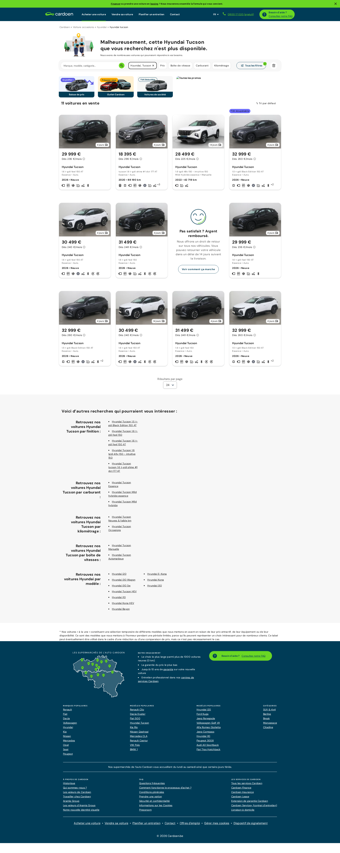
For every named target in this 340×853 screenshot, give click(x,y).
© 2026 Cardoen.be (170, 836)
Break (266, 718)
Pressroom (145, 809)
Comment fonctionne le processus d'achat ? (165, 787)
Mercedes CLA (138, 736)
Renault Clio (137, 709)
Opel (66, 745)
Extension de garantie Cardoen (249, 801)
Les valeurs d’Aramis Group (79, 805)
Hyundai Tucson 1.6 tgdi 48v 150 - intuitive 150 (121, 454)
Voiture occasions (83, 27)
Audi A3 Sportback (208, 745)
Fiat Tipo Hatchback (208, 749)
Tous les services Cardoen (246, 783)
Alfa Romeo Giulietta (209, 727)
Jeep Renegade (206, 718)
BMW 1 (134, 749)
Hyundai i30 (154, 585)
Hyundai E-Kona (157, 573)
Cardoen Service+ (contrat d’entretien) (254, 805)
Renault (67, 709)
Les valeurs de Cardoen (77, 792)
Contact (175, 14)
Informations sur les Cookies (155, 805)
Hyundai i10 (119, 597)
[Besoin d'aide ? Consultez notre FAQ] (264, 14)
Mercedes (69, 740)
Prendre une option (150, 796)
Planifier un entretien (151, 14)
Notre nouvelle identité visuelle (81, 809)
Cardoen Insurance (242, 792)
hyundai (102, 27)
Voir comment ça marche (198, 269)
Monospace (270, 722)
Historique (69, 783)
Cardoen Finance (241, 787)
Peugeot (68, 753)
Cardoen (65, 27)
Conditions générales (151, 792)
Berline (267, 714)
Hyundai (68, 727)
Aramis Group (71, 801)
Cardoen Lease (240, 796)
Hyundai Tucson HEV (124, 591)
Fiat (65, 714)
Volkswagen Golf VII (208, 722)
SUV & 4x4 (269, 709)
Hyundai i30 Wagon (123, 579)
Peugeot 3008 (205, 740)
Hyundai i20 (119, 573)
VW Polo (135, 745)
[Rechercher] (121, 65)
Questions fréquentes (152, 783)
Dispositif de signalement (251, 823)
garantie (168, 669)
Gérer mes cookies (216, 823)
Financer (115, 3)
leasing (154, 3)
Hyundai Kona (155, 579)
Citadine (268, 727)
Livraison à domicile (242, 809)
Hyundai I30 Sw (121, 585)
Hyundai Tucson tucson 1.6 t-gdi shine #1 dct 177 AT (122, 467)
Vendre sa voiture (122, 14)
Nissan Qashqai (139, 731)
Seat (65, 749)
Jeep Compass (205, 731)
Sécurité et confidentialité (154, 801)
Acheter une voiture (94, 14)
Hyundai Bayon (121, 609)
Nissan (67, 736)
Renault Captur (139, 740)
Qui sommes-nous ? (75, 787)
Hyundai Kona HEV (123, 603)
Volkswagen (70, 722)
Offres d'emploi (190, 823)
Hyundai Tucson (139, 722)
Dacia (66, 718)
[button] (153, 65)
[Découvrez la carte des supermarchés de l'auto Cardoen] (98, 696)
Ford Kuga (202, 714)
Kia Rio (134, 727)
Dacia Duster (137, 714)
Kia (65, 731)
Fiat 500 (135, 718)
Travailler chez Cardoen (77, 796)
